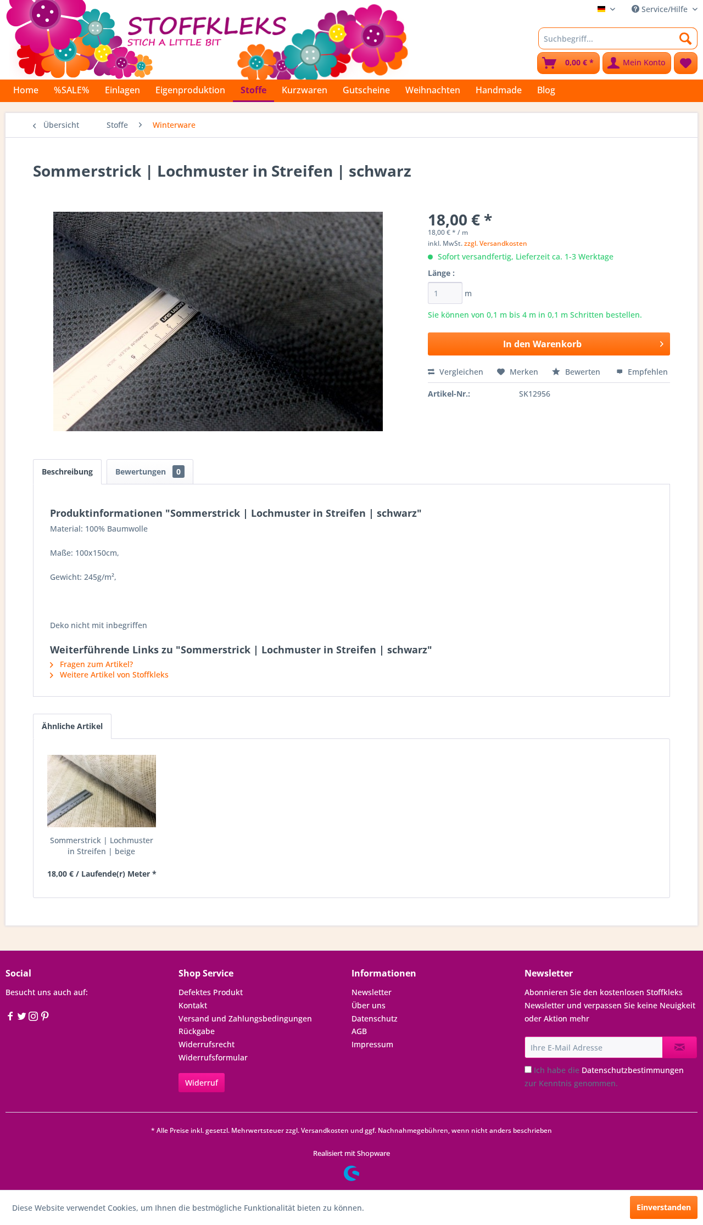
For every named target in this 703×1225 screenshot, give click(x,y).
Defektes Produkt (210, 992)
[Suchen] (686, 38)
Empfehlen (647, 371)
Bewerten (582, 371)
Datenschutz (375, 1018)
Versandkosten (325, 1130)
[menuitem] (618, 38)
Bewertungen (148, 471)
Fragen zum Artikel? (95, 664)
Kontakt (192, 1005)
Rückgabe (196, 1031)
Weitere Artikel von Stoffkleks (113, 674)
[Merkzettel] (686, 63)
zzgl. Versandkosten (495, 243)
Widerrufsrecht (206, 1044)
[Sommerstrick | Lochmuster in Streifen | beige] (101, 791)
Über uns (369, 1005)
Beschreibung (67, 471)
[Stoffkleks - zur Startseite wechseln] (207, 38)
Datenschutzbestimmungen (633, 1070)
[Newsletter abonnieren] (679, 1047)
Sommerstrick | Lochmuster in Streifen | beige (101, 845)
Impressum (372, 1044)
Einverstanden (664, 1207)
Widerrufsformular (213, 1057)
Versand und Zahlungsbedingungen (245, 1018)
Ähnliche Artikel (72, 726)
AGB (359, 1031)
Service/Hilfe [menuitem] (664, 9)
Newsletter (372, 992)
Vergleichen (460, 371)
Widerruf (201, 1082)
